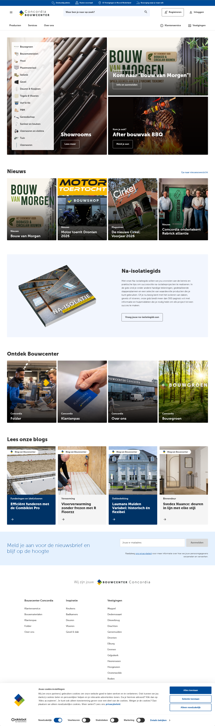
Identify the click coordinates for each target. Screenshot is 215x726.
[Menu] (11, 12)
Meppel (112, 609)
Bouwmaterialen (33, 614)
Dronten (112, 638)
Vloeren (70, 626)
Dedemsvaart (115, 614)
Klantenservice (32, 609)
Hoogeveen (114, 667)
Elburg (111, 644)
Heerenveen (114, 661)
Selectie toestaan (190, 699)
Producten (15, 25)
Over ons (49, 25)
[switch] (86, 720)
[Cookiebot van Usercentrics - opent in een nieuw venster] (19, 720)
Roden (111, 679)
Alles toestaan (190, 690)
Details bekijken (158, 720)
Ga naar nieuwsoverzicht (194, 172)
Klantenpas (30, 620)
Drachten (113, 626)
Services (32, 25)
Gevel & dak (72, 632)
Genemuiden (115, 632)
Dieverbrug (114, 620)
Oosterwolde (115, 673)
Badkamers (72, 614)
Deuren (70, 620)
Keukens (70, 609)
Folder (27, 626)
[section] (31, 209)
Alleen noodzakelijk (191, 707)
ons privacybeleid (144, 554)
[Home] (34, 13)
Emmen (112, 650)
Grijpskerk (113, 655)
